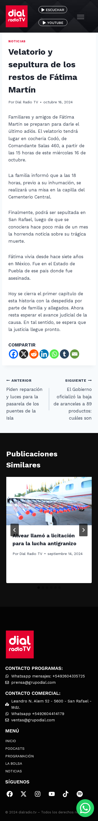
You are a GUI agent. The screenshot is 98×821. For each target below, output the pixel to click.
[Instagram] (37, 793)
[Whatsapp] (54, 354)
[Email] (74, 354)
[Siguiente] (83, 530)
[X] (23, 354)
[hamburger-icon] (81, 16)
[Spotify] (79, 793)
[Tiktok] (65, 793)
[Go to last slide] (14, 530)
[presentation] (49, 501)
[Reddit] (33, 354)
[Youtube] (51, 793)
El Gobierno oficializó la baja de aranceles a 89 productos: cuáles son (73, 399)
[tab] (38, 587)
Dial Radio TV (26, 102)
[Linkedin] (44, 354)
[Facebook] (13, 354)
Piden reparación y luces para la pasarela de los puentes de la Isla (24, 399)
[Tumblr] (64, 354)
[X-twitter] (23, 793)
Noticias (17, 41)
